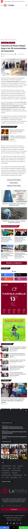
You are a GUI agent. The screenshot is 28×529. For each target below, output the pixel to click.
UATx (20, 477)
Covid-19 (3, 468)
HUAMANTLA (14, 39)
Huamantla (9, 468)
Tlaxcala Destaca (14, 477)
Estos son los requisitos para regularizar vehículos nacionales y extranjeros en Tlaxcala (13, 400)
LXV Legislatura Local (6, 472)
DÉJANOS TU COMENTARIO (14, 263)
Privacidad (9, 519)
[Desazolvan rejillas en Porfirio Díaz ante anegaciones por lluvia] (4, 361)
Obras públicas (15, 472)
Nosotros (19, 519)
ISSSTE (18, 468)
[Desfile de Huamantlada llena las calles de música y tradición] (4, 131)
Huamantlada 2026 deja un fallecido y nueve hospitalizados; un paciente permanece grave (18, 348)
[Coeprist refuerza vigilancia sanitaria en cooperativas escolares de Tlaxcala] (5, 451)
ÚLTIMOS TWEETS (6, 481)
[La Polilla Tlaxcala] (8, 5)
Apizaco (14, 465)
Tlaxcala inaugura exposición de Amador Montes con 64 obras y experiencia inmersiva (17, 368)
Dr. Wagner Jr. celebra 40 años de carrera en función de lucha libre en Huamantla (18, 137)
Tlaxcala (7, 477)
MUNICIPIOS (7, 39)
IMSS (14, 468)
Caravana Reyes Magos (14, 180)
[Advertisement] (14, 23)
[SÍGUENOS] (26, 410)
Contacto (14, 519)
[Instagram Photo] (5, 414)
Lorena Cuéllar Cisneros (16, 470)
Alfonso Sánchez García (6, 465)
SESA (25, 475)
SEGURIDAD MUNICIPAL (17, 475)
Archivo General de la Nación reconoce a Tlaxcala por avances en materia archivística (18, 374)
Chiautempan (20, 465)
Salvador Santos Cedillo (14, 185)
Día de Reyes (14, 182)
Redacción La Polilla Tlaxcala (8, 54)
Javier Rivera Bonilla (6, 470)
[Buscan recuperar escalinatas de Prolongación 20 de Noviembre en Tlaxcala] (4, 355)
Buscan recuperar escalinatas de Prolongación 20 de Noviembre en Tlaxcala (17, 355)
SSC (2, 477)
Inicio (3, 39)
